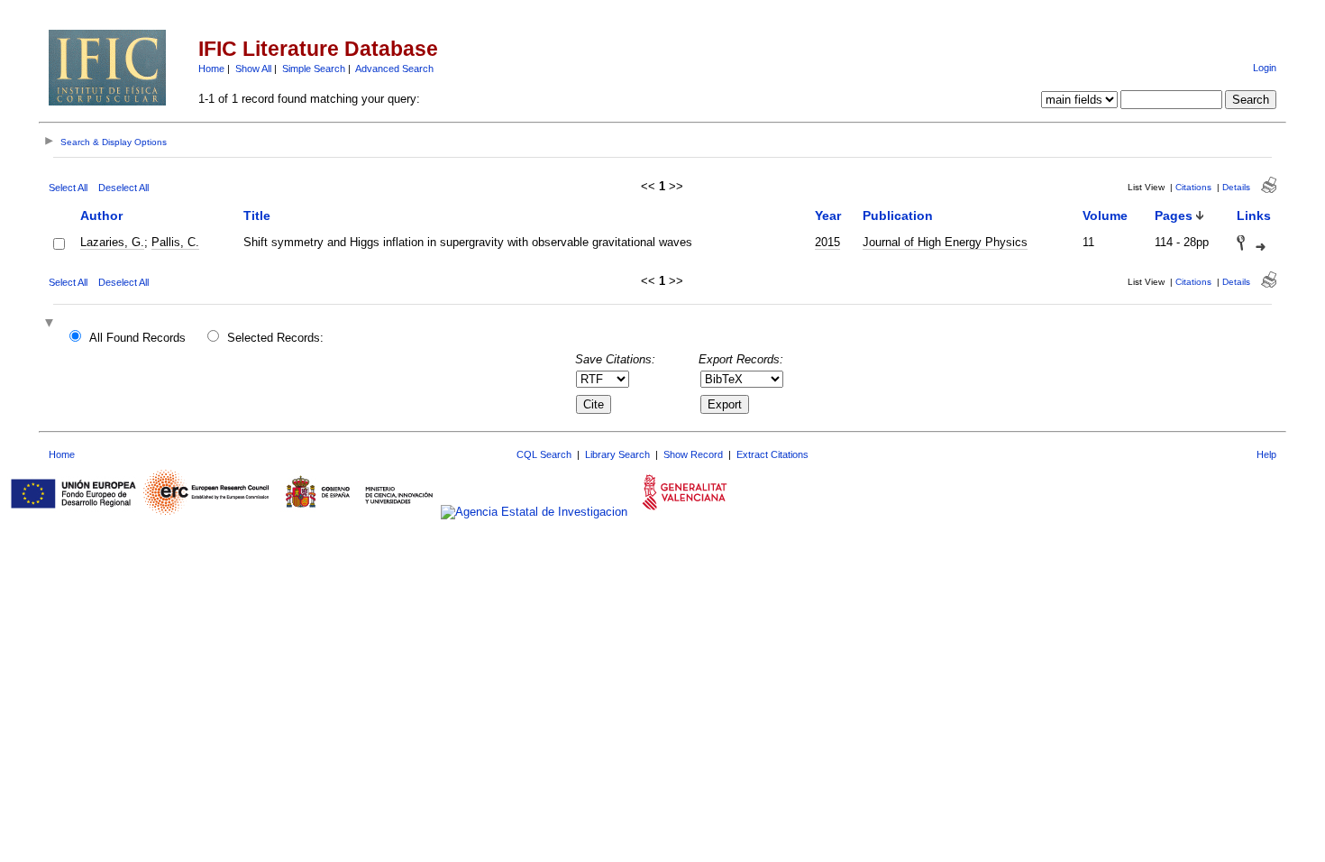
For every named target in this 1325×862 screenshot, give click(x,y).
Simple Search (313, 68)
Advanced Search (394, 68)
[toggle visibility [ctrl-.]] (51, 324)
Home (211, 68)
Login (1264, 67)
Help (1266, 454)
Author (101, 215)
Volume (1105, 215)
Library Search (617, 454)
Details (1236, 187)
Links (1254, 215)
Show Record (693, 454)
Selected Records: (275, 337)
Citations (1193, 187)
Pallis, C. (175, 242)
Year (828, 215)
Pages (1173, 215)
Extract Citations (772, 454)
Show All (253, 68)
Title (256, 215)
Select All (68, 187)
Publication (898, 215)
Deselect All (123, 187)
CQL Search (543, 454)
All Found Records (137, 337)
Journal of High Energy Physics (945, 242)
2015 (827, 242)
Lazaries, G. (112, 242)
